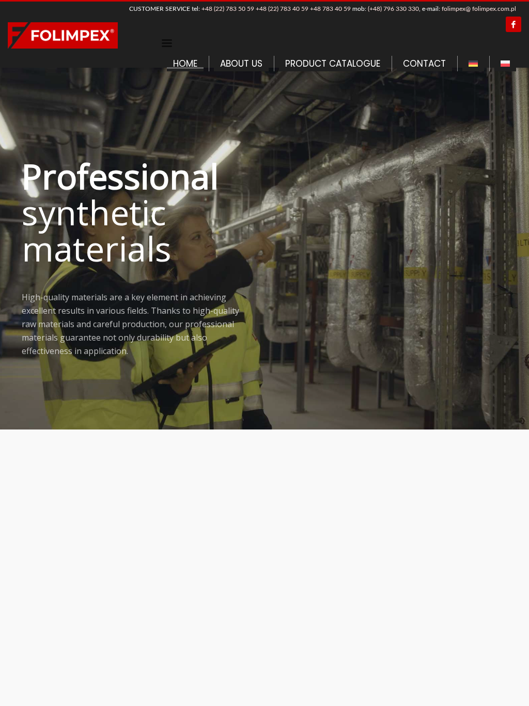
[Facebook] (513, 24)
